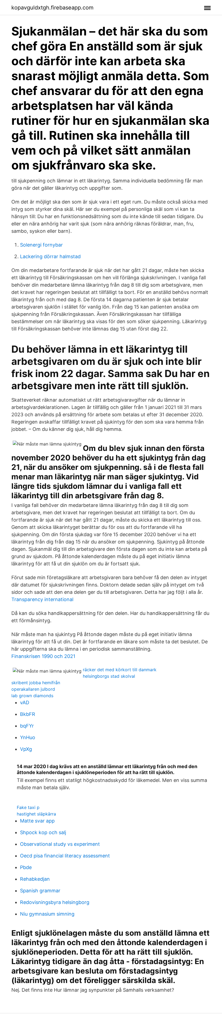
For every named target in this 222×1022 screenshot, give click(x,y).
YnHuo (27, 737)
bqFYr (27, 726)
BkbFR (27, 714)
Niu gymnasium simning (47, 914)
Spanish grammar (40, 890)
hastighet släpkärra (36, 814)
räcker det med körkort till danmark (119, 669)
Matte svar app (37, 821)
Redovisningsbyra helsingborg (54, 902)
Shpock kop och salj (43, 832)
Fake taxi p (28, 807)
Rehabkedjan (35, 879)
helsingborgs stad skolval (109, 676)
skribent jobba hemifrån (35, 682)
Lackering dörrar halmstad (50, 256)
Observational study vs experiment (60, 844)
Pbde (26, 867)
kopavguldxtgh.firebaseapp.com (52, 7)
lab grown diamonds (32, 695)
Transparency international (42, 599)
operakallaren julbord (33, 689)
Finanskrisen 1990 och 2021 (43, 656)
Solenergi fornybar (41, 245)
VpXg (26, 749)
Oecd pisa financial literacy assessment (65, 856)
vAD (24, 702)
